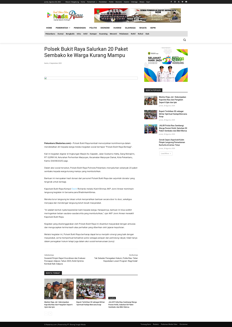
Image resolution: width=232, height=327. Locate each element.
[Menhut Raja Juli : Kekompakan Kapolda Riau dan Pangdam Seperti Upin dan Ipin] (59, 289)
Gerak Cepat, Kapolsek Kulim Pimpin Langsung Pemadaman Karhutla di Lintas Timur (172, 142)
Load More (165, 153)
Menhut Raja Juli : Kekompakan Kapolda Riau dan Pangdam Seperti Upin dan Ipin (58, 304)
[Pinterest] (76, 70)
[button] (184, 40)
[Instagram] (175, 1)
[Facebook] (171, 1)
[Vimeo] (182, 1)
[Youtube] (186, 1)
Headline (48, 298)
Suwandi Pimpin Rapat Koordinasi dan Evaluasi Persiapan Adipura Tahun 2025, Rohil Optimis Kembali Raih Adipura (64, 261)
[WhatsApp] (83, 70)
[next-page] (50, 313)
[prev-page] (46, 313)
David (74, 188)
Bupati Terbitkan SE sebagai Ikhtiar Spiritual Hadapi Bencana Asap (173, 114)
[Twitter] (178, 1)
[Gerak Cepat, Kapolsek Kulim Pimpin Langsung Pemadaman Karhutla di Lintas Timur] (150, 143)
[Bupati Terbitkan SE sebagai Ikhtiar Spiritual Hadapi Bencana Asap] (91, 289)
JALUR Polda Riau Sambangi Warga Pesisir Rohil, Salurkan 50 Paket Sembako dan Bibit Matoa (122, 304)
